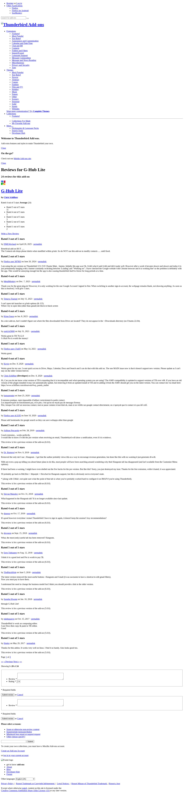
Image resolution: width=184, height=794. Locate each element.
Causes (15, 82)
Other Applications (14, 6)
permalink (37, 244)
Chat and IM (17, 46)
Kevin (6, 364)
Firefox (15, 8)
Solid (14, 104)
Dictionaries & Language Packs (25, 128)
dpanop (7, 513)
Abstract (15, 80)
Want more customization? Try (27, 111)
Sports (14, 106)
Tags (14, 67)
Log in (19, 3)
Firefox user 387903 (12, 261)
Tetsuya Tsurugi (10, 299)
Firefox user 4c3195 (12, 415)
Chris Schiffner (11, 197)
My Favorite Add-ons (21, 123)
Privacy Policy (7, 783)
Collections (11, 114)
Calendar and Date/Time (22, 43)
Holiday (15, 89)
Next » (16, 661)
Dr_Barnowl (9, 452)
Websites (15, 109)
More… (9, 126)
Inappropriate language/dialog (19, 732)
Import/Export (18, 53)
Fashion (15, 84)
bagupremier (9, 395)
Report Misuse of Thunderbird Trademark (89, 783)
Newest (15, 77)
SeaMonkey (17, 13)
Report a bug (114, 783)
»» (21, 661)
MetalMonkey (10, 281)
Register (9, 3)
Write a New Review (10, 233)
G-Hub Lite (12, 190)
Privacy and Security (20, 65)
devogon (7, 533)
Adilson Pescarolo (11, 430)
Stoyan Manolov (11, 494)
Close (3, 148)
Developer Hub (18, 133)
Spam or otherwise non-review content (22, 729)
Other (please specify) (15, 737)
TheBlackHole (10, 572)
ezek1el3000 (9, 331)
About (9, 767)
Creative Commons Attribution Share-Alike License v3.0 (25, 790)
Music (14, 92)
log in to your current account (15, 755)
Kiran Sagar (9, 316)
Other (14, 97)
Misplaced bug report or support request (23, 734)
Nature (15, 94)
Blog (8, 769)
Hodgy (7, 643)
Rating (12, 681)
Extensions (11, 31)
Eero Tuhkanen (10, 553)
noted (24, 788)
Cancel (20, 694)
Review (13, 679)
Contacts (15, 48)
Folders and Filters (20, 50)
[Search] (28, 18)
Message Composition (21, 58)
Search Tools (17, 131)
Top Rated (16, 38)
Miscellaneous (18, 63)
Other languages (8, 779)
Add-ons (35, 24)
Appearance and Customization (25, 41)
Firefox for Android (20, 10)
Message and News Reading (24, 60)
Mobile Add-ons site (22, 158)
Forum (9, 774)
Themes (9, 70)
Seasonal (15, 101)
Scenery (15, 99)
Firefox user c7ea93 (12, 349)
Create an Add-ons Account (13, 751)
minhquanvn (9, 619)
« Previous (8, 661)
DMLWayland (10, 244)
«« (2, 661)
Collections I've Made (21, 121)
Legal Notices (63, 783)
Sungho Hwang (10, 599)
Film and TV (17, 87)
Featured (16, 33)
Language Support (20, 55)
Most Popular (18, 36)
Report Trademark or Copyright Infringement (35, 783)
